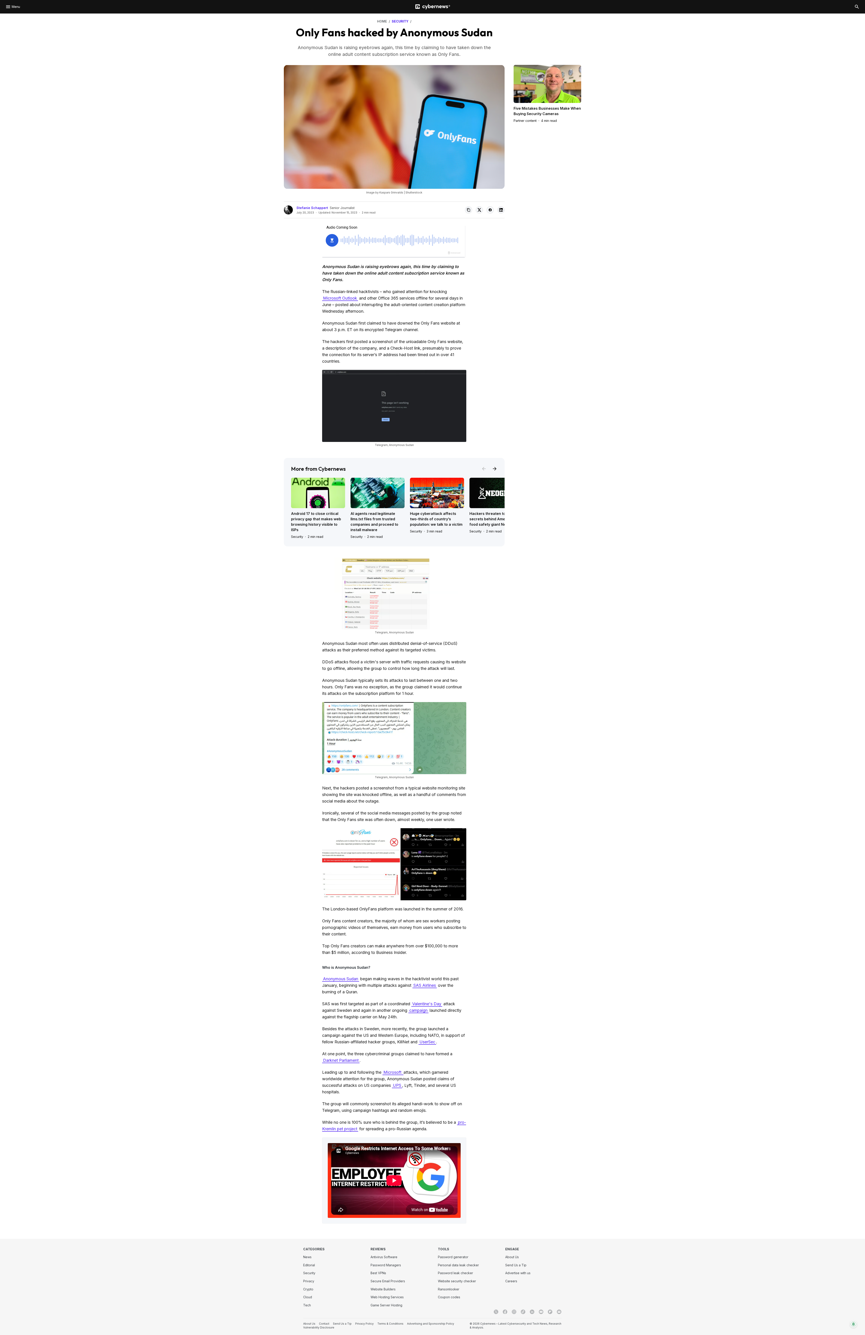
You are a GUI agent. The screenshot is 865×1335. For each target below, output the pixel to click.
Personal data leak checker (458, 1265)
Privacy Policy (364, 1323)
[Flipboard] (550, 1312)
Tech (307, 1305)
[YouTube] (541, 1312)
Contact (324, 1323)
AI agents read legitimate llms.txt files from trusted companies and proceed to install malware (374, 521)
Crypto (308, 1289)
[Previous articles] (484, 468)
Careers (511, 1281)
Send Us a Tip (515, 1265)
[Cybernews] (432, 7)
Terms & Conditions (390, 1323)
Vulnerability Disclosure (318, 1327)
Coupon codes (449, 1297)
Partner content (525, 121)
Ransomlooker (448, 1289)
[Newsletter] (559, 1312)
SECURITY (400, 21)
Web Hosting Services (387, 1297)
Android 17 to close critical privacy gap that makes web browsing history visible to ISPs (316, 521)
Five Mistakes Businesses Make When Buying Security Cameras (547, 111)
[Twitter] (496, 1312)
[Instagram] (514, 1312)
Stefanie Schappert (312, 208)
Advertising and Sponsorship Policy (430, 1323)
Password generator (453, 1257)
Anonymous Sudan (340, 978)
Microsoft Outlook (340, 298)
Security (297, 537)
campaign (418, 1010)
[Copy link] (468, 210)
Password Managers (386, 1265)
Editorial (309, 1265)
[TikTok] (523, 1312)
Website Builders (383, 1289)
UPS (397, 1085)
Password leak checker (455, 1273)
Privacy (308, 1281)
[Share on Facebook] (490, 210)
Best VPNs (378, 1273)
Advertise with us (517, 1273)
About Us (512, 1257)
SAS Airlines (424, 985)
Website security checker (457, 1281)
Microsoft (393, 1072)
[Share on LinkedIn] (501, 210)
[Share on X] (479, 210)
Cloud (307, 1297)
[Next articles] (494, 468)
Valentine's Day (426, 1003)
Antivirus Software (384, 1257)
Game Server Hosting (386, 1305)
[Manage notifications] (853, 1324)
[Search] (856, 6)
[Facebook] (505, 1312)
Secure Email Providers (388, 1281)
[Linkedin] (532, 1312)
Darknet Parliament (341, 1060)
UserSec (427, 1041)
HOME (382, 21)
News (307, 1257)
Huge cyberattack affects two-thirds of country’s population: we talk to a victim (436, 519)
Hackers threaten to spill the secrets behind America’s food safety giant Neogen (494, 519)
